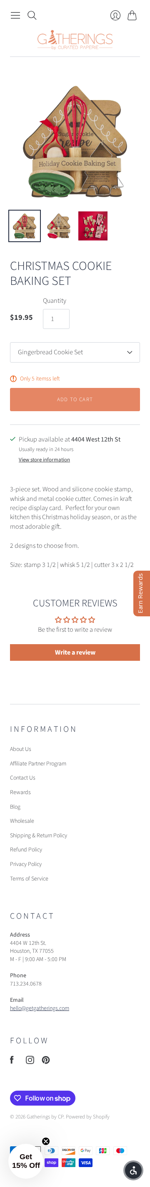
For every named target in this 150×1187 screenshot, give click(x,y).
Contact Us (22, 778)
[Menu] (15, 15)
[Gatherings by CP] (75, 40)
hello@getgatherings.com (39, 1008)
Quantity (54, 300)
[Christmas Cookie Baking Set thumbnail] (24, 225)
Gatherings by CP (45, 1117)
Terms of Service (29, 879)
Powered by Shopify (88, 1117)
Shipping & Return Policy (38, 835)
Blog (15, 807)
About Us (20, 749)
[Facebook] (12, 1062)
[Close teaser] (46, 1141)
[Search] (32, 15)
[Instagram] (30, 1062)
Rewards (20, 792)
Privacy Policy (26, 864)
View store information (44, 460)
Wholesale (22, 821)
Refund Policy (26, 850)
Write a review (75, 652)
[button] (25, 1161)
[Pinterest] (46, 1062)
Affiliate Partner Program (38, 764)
